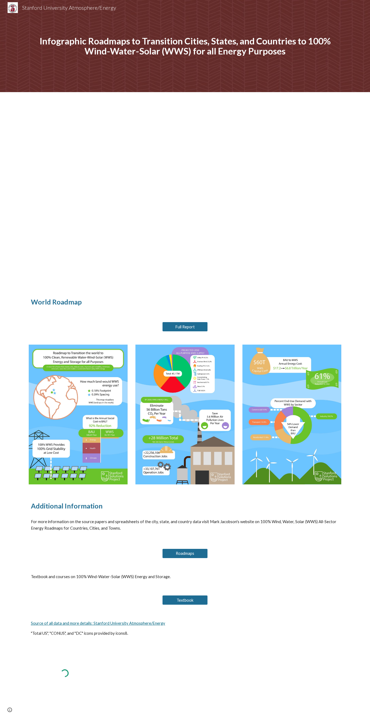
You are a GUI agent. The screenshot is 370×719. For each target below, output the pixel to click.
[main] (185, 46)
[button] (10, 710)
